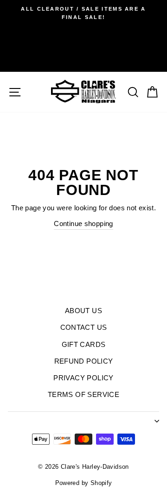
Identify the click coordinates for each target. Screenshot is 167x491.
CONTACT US (83, 327)
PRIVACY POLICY (83, 378)
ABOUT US (83, 311)
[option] (83, 13)
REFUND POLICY (83, 361)
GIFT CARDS (84, 344)
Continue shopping (83, 223)
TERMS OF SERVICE (83, 394)
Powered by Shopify (83, 483)
